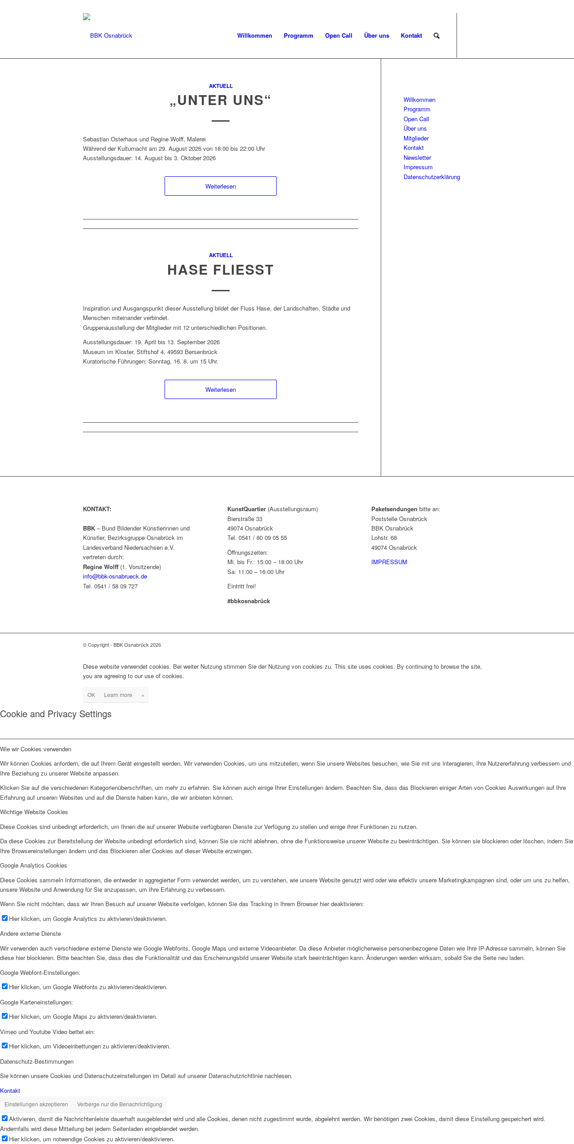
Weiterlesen (220, 186)
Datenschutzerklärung (432, 176)
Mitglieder (416, 138)
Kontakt (414, 147)
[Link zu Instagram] (484, 35)
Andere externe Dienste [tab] (30, 933)
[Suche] (436, 35)
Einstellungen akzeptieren (36, 1104)
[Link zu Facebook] (471, 35)
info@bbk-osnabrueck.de (115, 576)
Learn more (118, 694)
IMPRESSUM (389, 561)
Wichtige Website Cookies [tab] (34, 811)
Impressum (418, 166)
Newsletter (417, 157)
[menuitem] (254, 35)
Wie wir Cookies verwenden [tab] (35, 749)
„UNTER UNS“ (221, 99)
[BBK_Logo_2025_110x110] (107, 35)
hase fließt (220, 269)
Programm (417, 109)
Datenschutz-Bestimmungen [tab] (37, 1061)
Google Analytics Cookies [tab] (33, 865)
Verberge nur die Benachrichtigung (119, 1104)
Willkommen (419, 99)
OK (91, 694)
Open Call (416, 118)
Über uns (415, 128)
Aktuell (221, 86)
